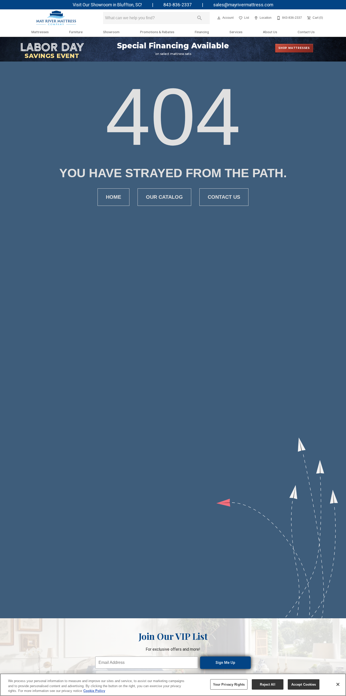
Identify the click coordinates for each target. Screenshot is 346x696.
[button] (219, 18)
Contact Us (306, 32)
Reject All (267, 684)
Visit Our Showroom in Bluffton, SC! (107, 4)
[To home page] (56, 18)
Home (113, 197)
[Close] (337, 684)
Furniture (76, 32)
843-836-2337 (177, 4)
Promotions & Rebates (157, 32)
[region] (173, 684)
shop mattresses (294, 48)
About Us (270, 32)
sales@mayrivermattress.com (243, 4)
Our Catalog (164, 197)
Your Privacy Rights (229, 684)
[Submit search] (199, 18)
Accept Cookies (303, 684)
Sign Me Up (225, 663)
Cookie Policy (94, 691)
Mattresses (40, 32)
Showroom (111, 32)
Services (235, 32)
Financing (202, 32)
